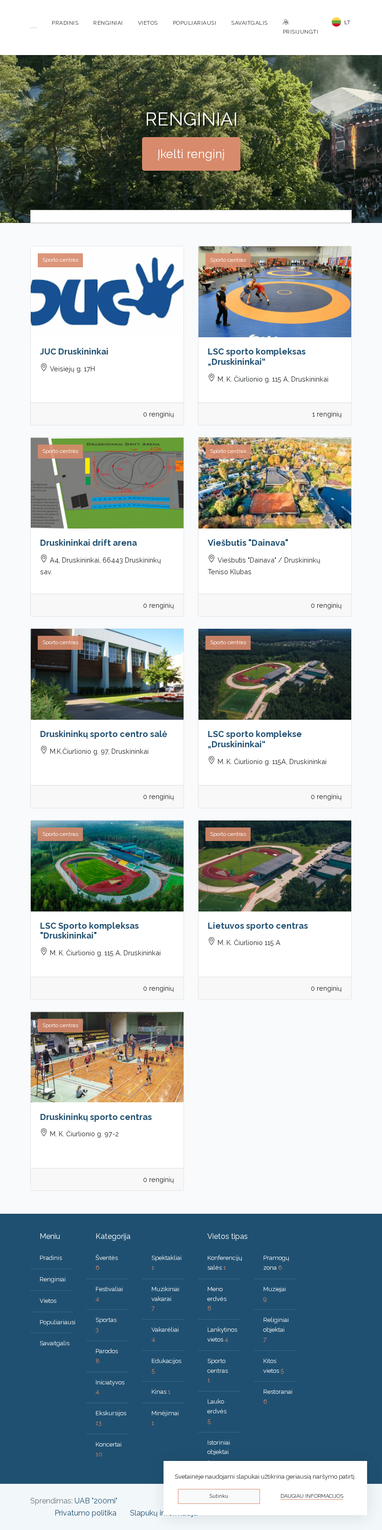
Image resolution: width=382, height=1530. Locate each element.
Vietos (148, 23)
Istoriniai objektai (218, 1452)
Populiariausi (195, 23)
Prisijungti (301, 31)
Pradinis (65, 23)
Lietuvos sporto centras (258, 926)
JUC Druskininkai (74, 351)
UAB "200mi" (96, 1500)
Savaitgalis (249, 23)
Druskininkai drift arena (88, 543)
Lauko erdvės (216, 1411)
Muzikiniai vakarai (165, 1299)
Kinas (161, 1391)
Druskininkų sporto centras (96, 1117)
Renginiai (108, 23)
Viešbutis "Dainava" (248, 543)
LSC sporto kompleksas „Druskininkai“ (257, 357)
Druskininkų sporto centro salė (103, 734)
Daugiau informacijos (311, 1496)
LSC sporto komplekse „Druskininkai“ (255, 739)
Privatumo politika (85, 1513)
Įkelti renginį (191, 154)
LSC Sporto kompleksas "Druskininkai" (89, 931)
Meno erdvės (216, 1299)
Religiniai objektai (276, 1329)
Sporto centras (217, 1370)
